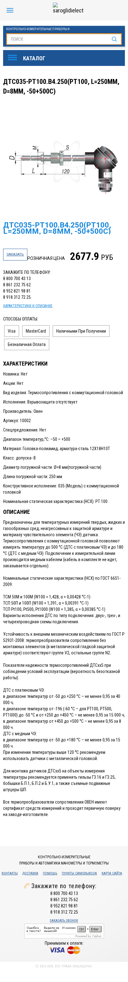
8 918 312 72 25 (17, 297)
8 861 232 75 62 (17, 284)
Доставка (30, 873)
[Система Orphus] (64, 930)
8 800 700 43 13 (17, 278)
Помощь (50, 873)
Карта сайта (112, 873)
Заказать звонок (64, 921)
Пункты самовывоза (79, 873)
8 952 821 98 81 (17, 290)
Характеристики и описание (28, 306)
